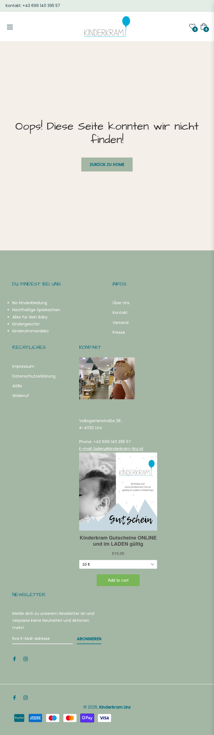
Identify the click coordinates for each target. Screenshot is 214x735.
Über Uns (121, 303)
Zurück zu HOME (107, 164)
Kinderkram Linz (115, 707)
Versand (120, 322)
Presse (119, 332)
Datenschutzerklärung (33, 376)
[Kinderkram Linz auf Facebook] (14, 658)
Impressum (23, 366)
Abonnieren (89, 639)
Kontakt (120, 312)
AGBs (17, 386)
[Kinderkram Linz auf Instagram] (25, 658)
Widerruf (20, 395)
